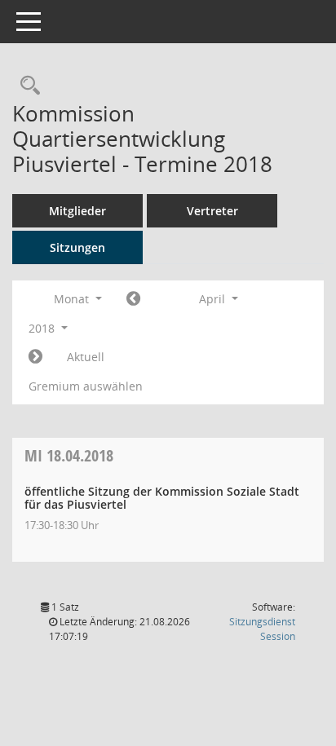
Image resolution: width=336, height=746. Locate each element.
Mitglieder (77, 211)
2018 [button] (43, 328)
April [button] (213, 299)
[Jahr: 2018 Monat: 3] (133, 299)
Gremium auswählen (86, 386)
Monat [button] (73, 299)
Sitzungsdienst (262, 629)
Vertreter (212, 211)
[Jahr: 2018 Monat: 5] (35, 357)
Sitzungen (77, 247)
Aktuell (85, 356)
